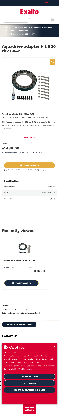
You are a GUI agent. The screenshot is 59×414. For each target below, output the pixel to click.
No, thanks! (29, 383)
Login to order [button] (30, 165)
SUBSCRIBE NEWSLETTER (19, 324)
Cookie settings (29, 376)
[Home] (29, 11)
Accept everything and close (29, 390)
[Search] (27, 19)
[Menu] (52, 19)
